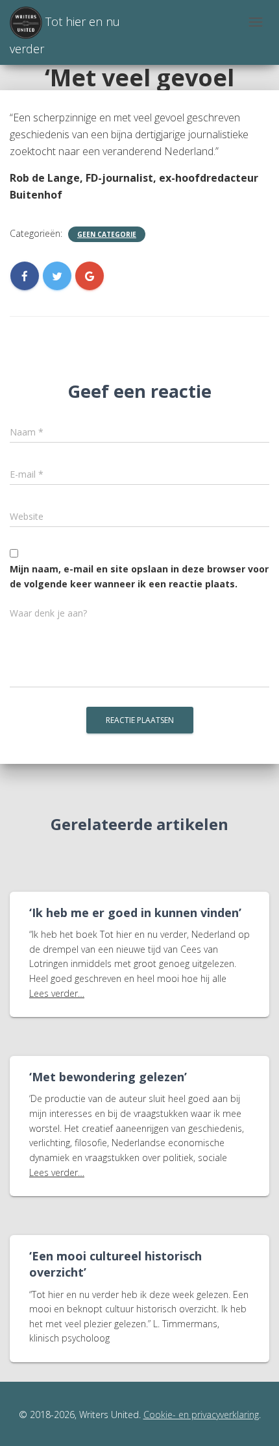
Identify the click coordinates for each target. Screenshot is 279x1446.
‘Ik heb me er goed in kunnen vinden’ (135, 912)
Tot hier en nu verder (65, 35)
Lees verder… (56, 993)
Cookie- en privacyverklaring (201, 1414)
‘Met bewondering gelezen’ (108, 1076)
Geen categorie (106, 234)
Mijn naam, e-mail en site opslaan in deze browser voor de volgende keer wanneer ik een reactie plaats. (139, 576)
